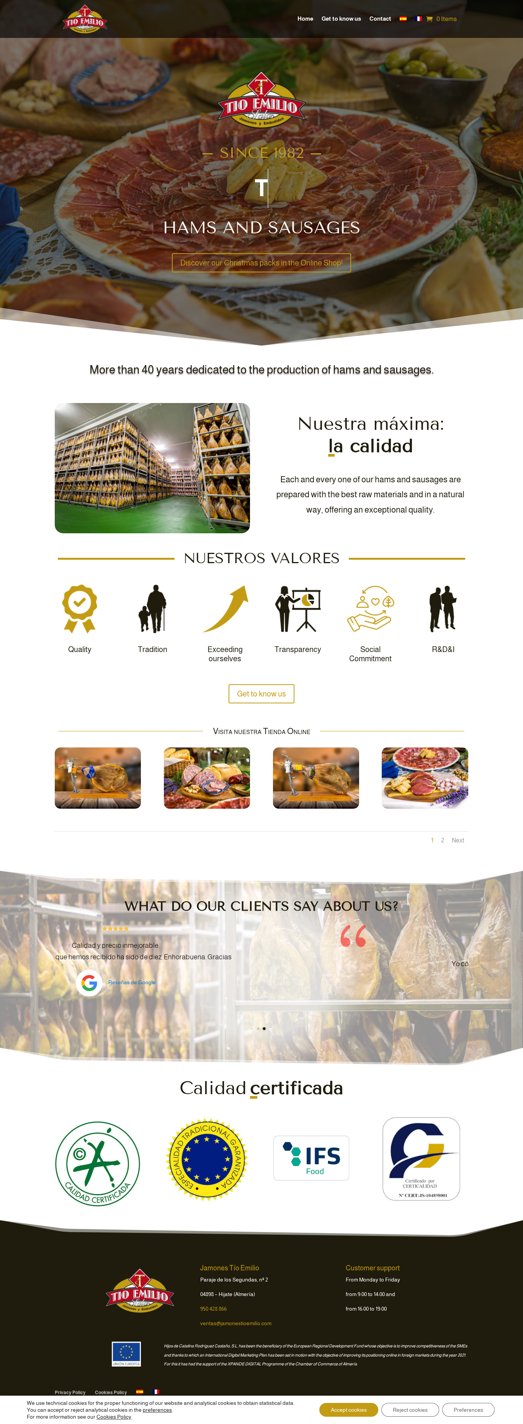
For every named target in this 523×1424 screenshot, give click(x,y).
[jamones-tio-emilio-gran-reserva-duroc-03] (316, 807)
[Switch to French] (418, 19)
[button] (249, 1028)
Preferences (468, 1410)
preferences (157, 1410)
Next (458, 840)
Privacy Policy (70, 1392)
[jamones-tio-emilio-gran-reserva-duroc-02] (207, 807)
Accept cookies (349, 1410)
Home (305, 18)
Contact (380, 18)
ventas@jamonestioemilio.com (235, 1323)
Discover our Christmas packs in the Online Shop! (261, 263)
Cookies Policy (111, 1392)
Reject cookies (410, 1410)
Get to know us (341, 18)
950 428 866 (213, 1309)
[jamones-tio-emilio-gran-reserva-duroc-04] (425, 807)
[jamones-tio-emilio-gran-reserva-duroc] (98, 807)
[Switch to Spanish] (403, 19)
